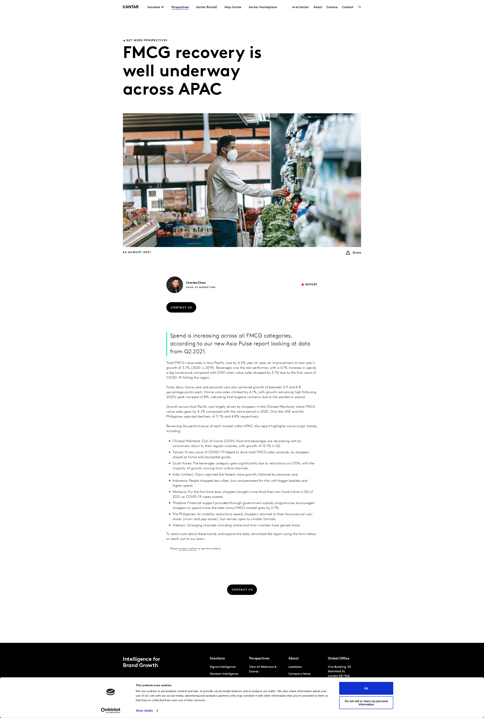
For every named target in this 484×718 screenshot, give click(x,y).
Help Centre (232, 7)
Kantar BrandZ (206, 7)
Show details (144, 710)
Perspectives (180, 7)
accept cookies (188, 548)
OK (366, 688)
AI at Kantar (300, 7)
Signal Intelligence (223, 667)
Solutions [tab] (153, 7)
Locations (295, 667)
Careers (332, 7)
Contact (347, 7)
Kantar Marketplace (263, 7)
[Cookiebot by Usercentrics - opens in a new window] (110, 710)
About (317, 7)
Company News (299, 674)
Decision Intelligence (224, 674)
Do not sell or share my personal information (366, 702)
